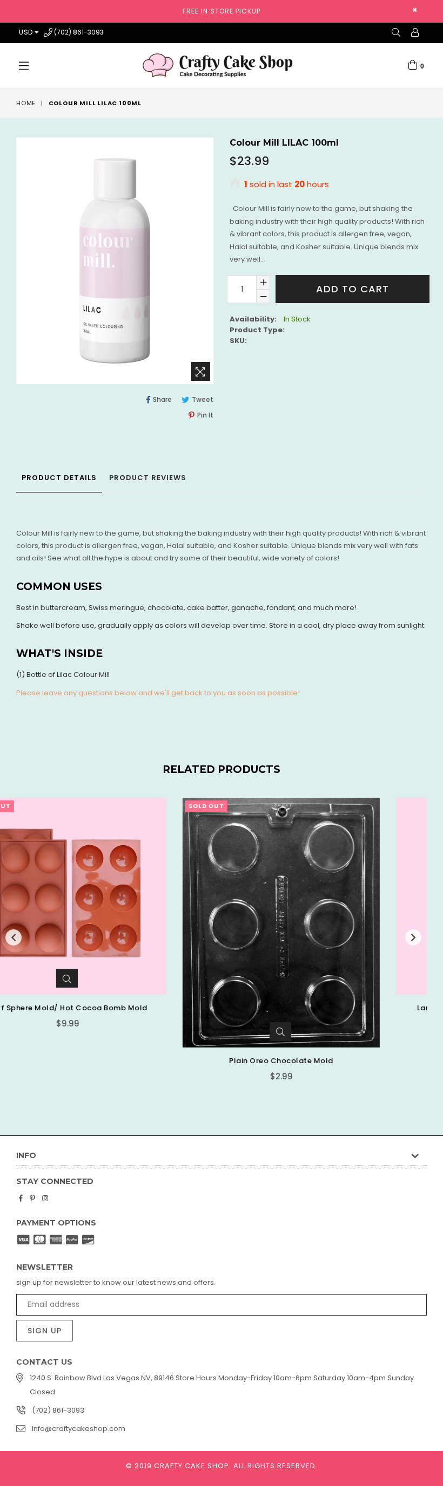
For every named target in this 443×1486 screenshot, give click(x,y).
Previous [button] (13, 937)
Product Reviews (147, 477)
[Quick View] (114, 1031)
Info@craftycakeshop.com (78, 1428)
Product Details (59, 477)
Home (26, 103)
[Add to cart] (339, 978)
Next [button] (413, 937)
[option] (106, 947)
